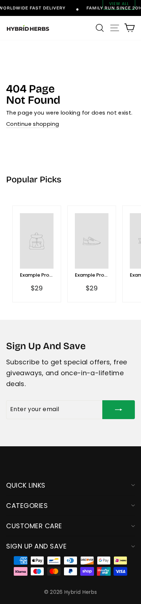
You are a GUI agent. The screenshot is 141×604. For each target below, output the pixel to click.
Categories (27, 505)
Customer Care (34, 525)
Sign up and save (36, 546)
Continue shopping (32, 124)
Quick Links (26, 485)
